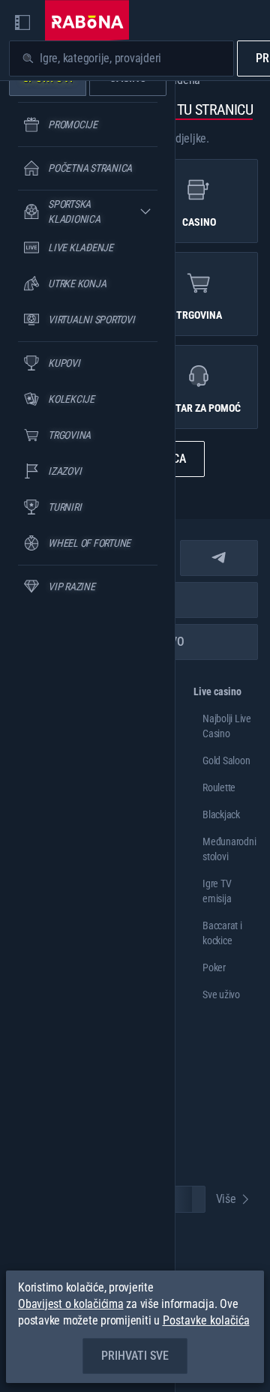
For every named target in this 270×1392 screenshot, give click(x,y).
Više (226, 1199)
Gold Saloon (226, 760)
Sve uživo (221, 994)
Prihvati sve (135, 1355)
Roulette (219, 788)
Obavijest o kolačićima (71, 1304)
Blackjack (221, 814)
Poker (214, 968)
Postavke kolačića (206, 1321)
